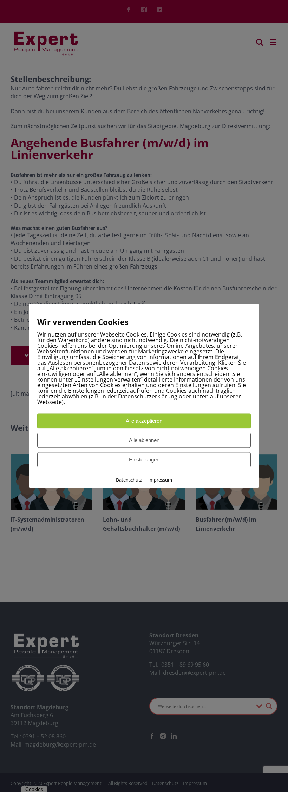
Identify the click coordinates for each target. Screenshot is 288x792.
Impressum (160, 480)
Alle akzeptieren (144, 421)
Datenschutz (129, 480)
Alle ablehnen (144, 440)
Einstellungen (144, 460)
